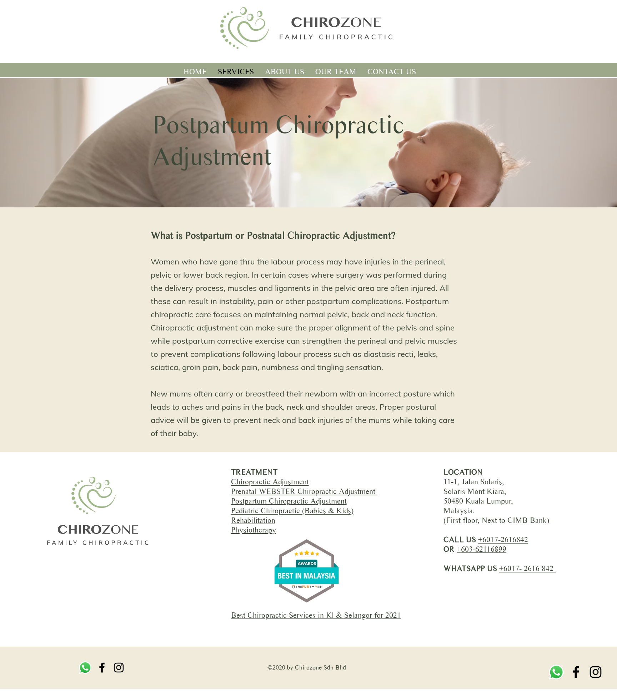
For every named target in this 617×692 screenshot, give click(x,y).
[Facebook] (576, 672)
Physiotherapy (253, 529)
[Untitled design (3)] (556, 672)
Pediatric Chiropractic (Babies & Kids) (292, 510)
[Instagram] (595, 672)
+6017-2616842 (503, 539)
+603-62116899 (481, 549)
